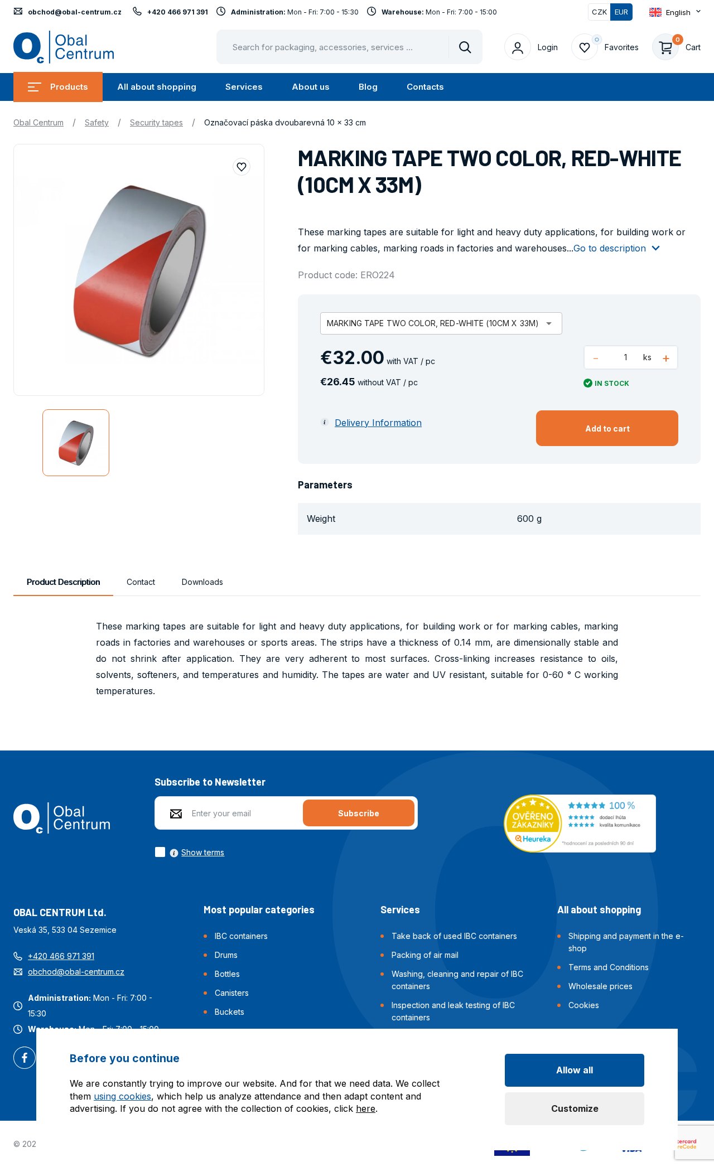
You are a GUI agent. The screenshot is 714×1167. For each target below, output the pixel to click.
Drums (226, 955)
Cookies (583, 1005)
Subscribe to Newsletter (210, 782)
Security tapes (156, 122)
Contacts (425, 86)
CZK (599, 11)
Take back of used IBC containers (454, 936)
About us (311, 86)
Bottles (227, 974)
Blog (368, 86)
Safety (97, 122)
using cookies (122, 1096)
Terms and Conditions (608, 967)
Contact (141, 582)
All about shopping (156, 86)
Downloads (202, 582)
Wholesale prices (600, 986)
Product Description (63, 582)
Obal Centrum (38, 122)
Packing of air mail (425, 955)
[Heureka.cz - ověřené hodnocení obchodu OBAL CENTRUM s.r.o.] (580, 822)
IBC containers (241, 936)
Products (69, 86)
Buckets (229, 1011)
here (365, 1108)
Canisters (232, 992)
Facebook (24, 1059)
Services (244, 86)
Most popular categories (259, 909)
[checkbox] (189, 852)
